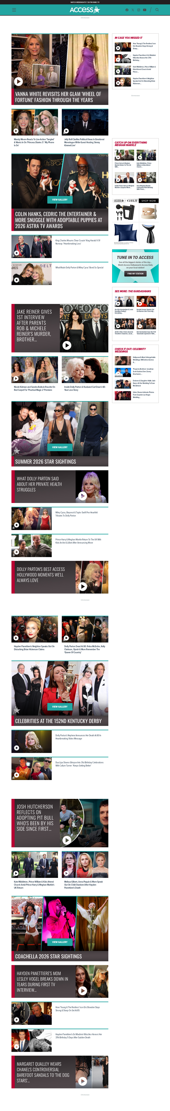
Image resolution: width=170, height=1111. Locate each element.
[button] (13, 10)
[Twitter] (132, 9)
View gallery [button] (59, 200)
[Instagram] (138, 9)
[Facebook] (126, 9)
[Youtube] (144, 9)
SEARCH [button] (157, 9)
